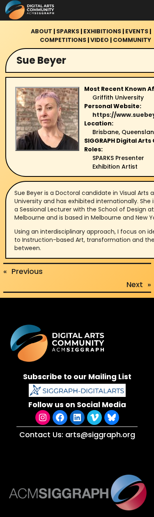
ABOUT (41, 31)
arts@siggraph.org (100, 434)
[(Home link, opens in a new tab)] (58, 343)
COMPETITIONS (63, 40)
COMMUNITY (132, 40)
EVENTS (136, 31)
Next (134, 284)
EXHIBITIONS (102, 31)
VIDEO (99, 40)
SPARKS (67, 31)
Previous (27, 271)
